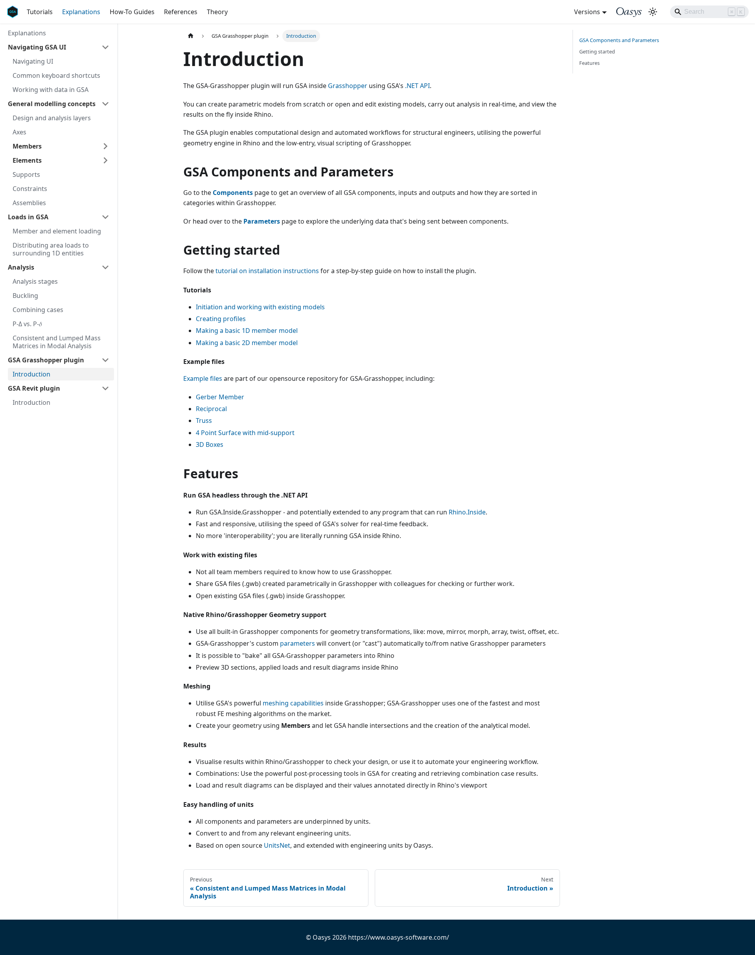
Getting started (597, 51)
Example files (202, 378)
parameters (297, 643)
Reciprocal (211, 408)
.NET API (417, 85)
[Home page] (190, 36)
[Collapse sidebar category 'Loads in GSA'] (105, 217)
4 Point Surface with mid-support (245, 432)
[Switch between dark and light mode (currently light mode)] (652, 12)
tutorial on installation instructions (267, 270)
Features (589, 62)
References (180, 11)
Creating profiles (221, 318)
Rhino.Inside (467, 512)
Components (233, 192)
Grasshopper (347, 85)
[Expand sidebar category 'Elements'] (105, 160)
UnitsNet (277, 845)
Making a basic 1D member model (247, 330)
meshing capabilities (293, 703)
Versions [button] (587, 11)
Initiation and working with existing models (260, 307)
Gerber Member (220, 397)
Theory (217, 11)
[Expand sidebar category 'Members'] (105, 146)
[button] (58, 47)
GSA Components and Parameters (619, 40)
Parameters (261, 221)
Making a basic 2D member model (247, 342)
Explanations (81, 11)
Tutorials (40, 11)
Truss (204, 420)
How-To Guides (132, 11)
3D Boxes (209, 444)
